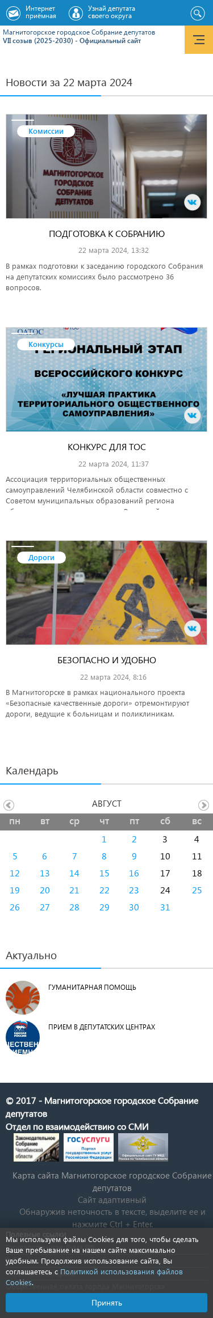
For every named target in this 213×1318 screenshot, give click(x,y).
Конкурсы (46, 344)
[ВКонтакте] (192, 202)
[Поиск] (197, 14)
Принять (106, 1302)
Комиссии (46, 130)
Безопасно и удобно (106, 660)
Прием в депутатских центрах (101, 1027)
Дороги (41, 557)
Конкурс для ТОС (107, 446)
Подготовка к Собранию (107, 233)
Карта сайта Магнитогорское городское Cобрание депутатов (112, 1181)
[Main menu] (199, 40)
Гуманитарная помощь (92, 987)
